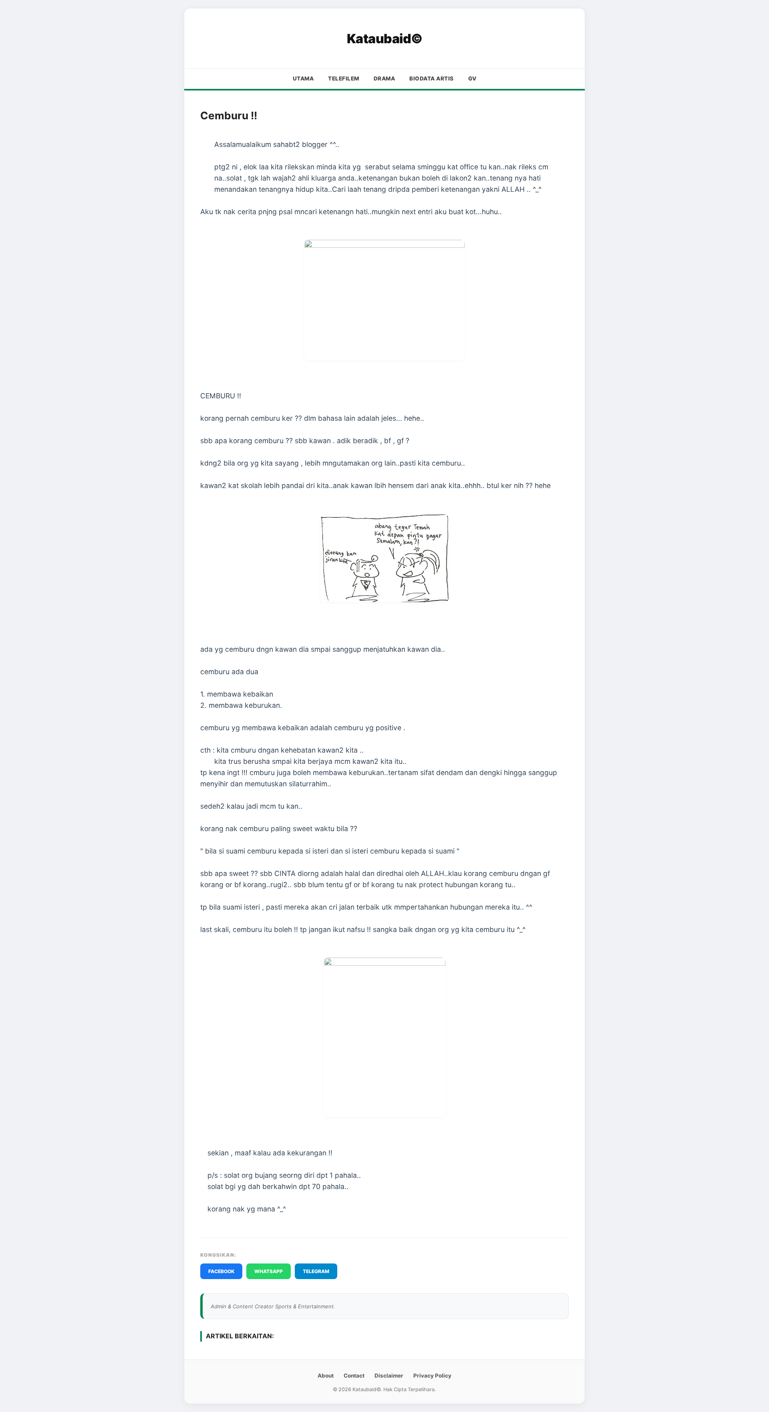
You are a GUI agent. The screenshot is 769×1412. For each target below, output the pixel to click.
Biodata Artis (431, 78)
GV (472, 78)
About (326, 1375)
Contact (354, 1375)
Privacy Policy (432, 1375)
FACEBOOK (221, 1271)
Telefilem (343, 78)
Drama (384, 78)
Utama (303, 78)
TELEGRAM (316, 1271)
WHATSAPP (268, 1271)
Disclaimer (388, 1375)
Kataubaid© (385, 38)
